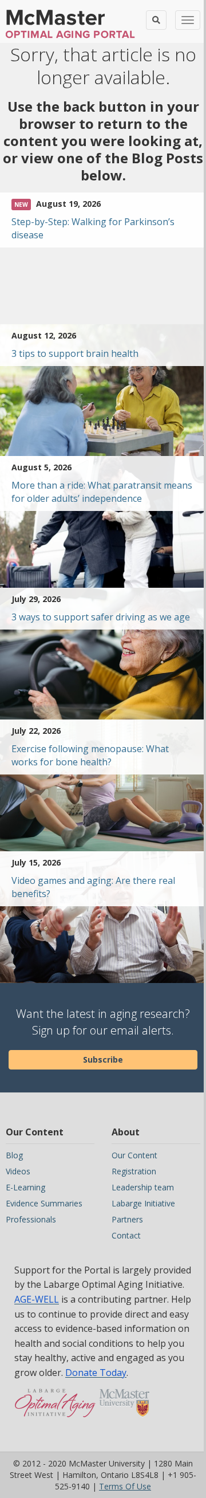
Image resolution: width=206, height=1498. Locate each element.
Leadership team (143, 1187)
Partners (127, 1219)
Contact (126, 1235)
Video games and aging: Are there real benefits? (93, 887)
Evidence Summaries (44, 1203)
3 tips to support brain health (74, 353)
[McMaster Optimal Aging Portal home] (55, 1409)
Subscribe (103, 1059)
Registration (134, 1171)
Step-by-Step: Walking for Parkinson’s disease (93, 228)
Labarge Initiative (143, 1203)
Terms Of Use (125, 1486)
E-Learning (25, 1187)
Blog (14, 1155)
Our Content (134, 1155)
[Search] (156, 20)
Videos (18, 1171)
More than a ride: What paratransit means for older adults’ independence (101, 492)
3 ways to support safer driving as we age (100, 617)
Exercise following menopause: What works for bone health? (90, 755)
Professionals (31, 1219)
